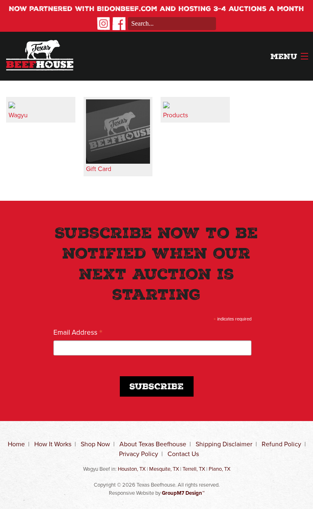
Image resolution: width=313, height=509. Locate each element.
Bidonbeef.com (127, 9)
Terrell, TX (194, 469)
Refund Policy (281, 444)
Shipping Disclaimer (224, 444)
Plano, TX (219, 469)
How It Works (52, 444)
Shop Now (95, 444)
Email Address (78, 332)
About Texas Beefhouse (152, 444)
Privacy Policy (138, 454)
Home (16, 444)
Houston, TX (131, 469)
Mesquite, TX (164, 469)
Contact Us (183, 454)
